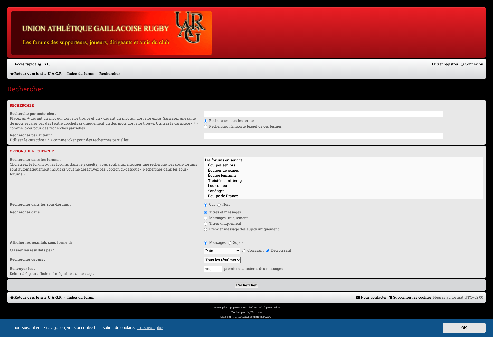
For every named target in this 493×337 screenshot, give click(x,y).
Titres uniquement (224, 223)
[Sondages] (343, 190)
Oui (211, 204)
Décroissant (280, 250)
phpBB (234, 307)
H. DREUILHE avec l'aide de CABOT (252, 317)
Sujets (237, 242)
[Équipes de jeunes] (343, 170)
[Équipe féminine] (343, 175)
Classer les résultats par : (32, 250)
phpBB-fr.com (254, 312)
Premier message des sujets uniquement (243, 229)
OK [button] (464, 328)
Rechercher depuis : (27, 259)
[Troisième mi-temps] (343, 180)
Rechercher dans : (25, 212)
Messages (217, 242)
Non (225, 204)
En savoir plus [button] (150, 327)
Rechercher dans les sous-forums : (40, 204)
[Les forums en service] (343, 160)
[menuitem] (44, 64)
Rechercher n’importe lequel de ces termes (245, 126)
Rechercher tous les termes (231, 120)
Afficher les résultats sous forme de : (42, 242)
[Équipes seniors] (343, 165)
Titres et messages (224, 212)
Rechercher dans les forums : (35, 159)
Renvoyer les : (22, 268)
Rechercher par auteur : (31, 135)
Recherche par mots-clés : (33, 113)
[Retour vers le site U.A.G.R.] (112, 32)
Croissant (255, 250)
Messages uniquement (228, 217)
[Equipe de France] (343, 196)
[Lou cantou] (343, 185)
